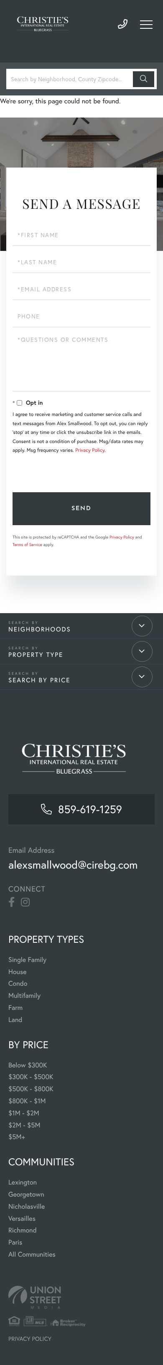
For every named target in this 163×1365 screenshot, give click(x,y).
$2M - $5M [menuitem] (24, 1125)
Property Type (35, 655)
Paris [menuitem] (15, 1242)
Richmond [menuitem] (22, 1230)
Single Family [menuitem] (27, 960)
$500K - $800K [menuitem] (30, 1089)
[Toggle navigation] (146, 24)
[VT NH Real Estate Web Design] (81, 1297)
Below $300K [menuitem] (27, 1065)
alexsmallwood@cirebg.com (73, 865)
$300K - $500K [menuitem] (30, 1077)
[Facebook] (11, 902)
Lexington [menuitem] (22, 1182)
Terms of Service (27, 544)
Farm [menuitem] (15, 1008)
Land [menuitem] (15, 1020)
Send (81, 509)
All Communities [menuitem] (32, 1254)
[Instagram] (25, 902)
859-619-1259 (122, 24)
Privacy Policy (89, 450)
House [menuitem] (17, 972)
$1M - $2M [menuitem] (23, 1113)
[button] (143, 79)
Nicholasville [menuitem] (26, 1206)
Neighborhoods (39, 629)
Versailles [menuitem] (22, 1219)
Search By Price (39, 680)
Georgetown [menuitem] (26, 1194)
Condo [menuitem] (17, 983)
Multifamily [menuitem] (24, 996)
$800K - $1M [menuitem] (27, 1101)
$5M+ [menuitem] (16, 1137)
